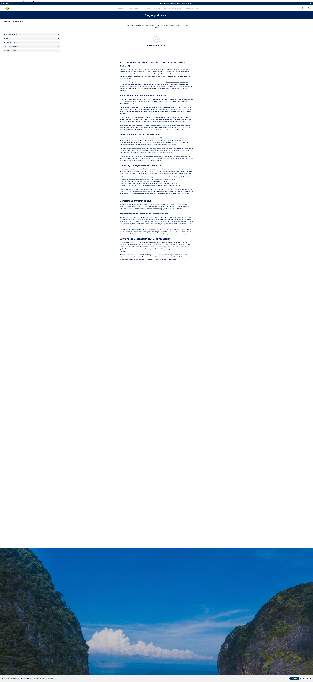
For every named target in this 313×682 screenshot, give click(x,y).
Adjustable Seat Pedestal (142, 117)
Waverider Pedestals (148, 84)
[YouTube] (310, 4)
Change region (31, 1)
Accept (305, 678)
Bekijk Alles (134, 8)
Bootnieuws (146, 8)
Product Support (192, 8)
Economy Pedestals (172, 82)
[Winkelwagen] (308, 8)
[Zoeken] (302, 8)
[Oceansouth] (9, 8)
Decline (294, 678)
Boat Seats (137, 206)
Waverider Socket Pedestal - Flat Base (178, 148)
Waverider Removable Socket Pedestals (168, 84)
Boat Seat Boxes (152, 206)
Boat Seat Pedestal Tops (161, 86)
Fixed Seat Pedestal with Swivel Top (134, 107)
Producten (121, 8)
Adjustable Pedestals (134, 84)
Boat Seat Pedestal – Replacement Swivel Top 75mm (160, 194)
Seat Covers (169, 206)
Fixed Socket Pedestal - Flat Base (150, 127)
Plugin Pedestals (144, 86)
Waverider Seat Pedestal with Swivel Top (150, 140)
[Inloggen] (305, 8)
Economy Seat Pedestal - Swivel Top (154, 99)
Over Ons (157, 8)
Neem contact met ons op (173, 8)
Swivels (178, 206)
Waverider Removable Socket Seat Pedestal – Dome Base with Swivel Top (143, 150)
